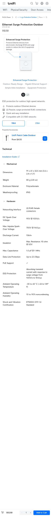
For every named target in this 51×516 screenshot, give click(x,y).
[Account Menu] (47, 3)
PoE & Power (6, 17)
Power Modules (44, 17)
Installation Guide (9, 157)
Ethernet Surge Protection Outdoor (25, 17)
